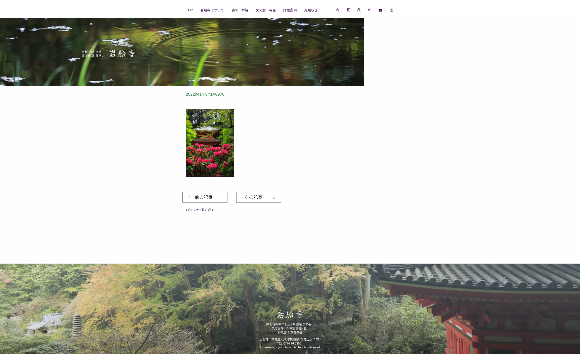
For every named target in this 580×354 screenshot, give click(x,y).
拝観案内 (290, 10)
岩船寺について (212, 10)
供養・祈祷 (239, 10)
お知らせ (311, 10)
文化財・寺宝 (266, 10)
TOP (189, 10)
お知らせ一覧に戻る (200, 210)
